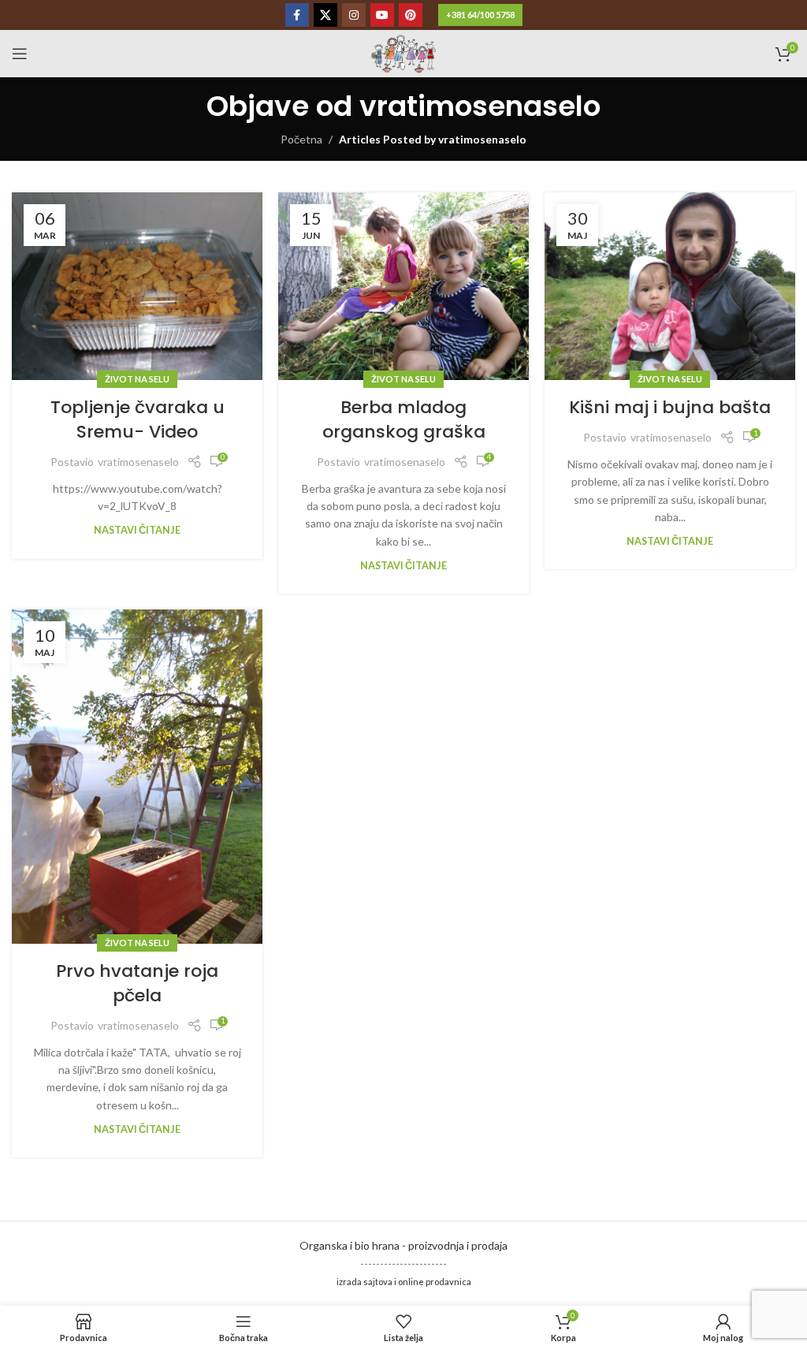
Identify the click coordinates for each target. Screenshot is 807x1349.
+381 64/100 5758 (480, 14)
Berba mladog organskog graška (403, 419)
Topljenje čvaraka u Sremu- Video (137, 419)
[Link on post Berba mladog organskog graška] (403, 286)
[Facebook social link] (297, 15)
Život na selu (137, 379)
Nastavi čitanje (137, 530)
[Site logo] (403, 52)
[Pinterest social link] (410, 15)
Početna (301, 139)
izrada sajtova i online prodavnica (404, 1281)
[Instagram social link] (354, 15)
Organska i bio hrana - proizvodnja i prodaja (403, 1245)
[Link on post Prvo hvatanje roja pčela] (137, 776)
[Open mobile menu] (19, 53)
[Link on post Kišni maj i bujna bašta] (670, 286)
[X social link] (325, 15)
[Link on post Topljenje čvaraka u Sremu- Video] (137, 286)
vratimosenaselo (480, 106)
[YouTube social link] (382, 15)
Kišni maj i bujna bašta (670, 407)
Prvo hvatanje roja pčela (137, 983)
